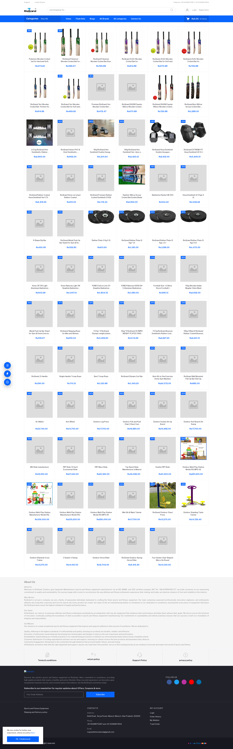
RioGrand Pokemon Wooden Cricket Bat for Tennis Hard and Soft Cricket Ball (70, 60)
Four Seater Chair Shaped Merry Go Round (162, 559)
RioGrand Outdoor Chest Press (163, 513)
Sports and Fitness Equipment (36, 708)
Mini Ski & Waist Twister (132, 512)
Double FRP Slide (163, 467)
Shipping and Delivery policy (35, 712)
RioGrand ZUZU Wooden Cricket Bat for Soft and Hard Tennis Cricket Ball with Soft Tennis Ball (163, 60)
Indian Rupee (40, 2)
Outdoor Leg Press (101, 422)
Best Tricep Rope (101, 376)
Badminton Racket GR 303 (162, 195)
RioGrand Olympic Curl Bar (132, 376)
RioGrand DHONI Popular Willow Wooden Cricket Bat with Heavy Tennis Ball (162, 105)
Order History (155, 717)
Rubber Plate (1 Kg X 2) (101, 240)
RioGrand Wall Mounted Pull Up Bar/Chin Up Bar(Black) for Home (193, 377)
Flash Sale (80, 19)
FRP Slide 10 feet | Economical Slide (70, 468)
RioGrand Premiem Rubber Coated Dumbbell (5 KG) (101, 196)
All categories (120, 19)
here (33, 733)
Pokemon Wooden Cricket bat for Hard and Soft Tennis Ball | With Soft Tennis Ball (39, 60)
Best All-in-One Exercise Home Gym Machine (163, 377)
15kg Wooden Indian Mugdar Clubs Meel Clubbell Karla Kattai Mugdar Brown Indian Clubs (193, 287)
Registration (204, 10)
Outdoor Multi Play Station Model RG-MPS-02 (193, 468)
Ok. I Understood (23, 739)
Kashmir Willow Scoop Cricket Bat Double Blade (132, 196)
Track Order (155, 724)
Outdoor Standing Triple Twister (193, 513)
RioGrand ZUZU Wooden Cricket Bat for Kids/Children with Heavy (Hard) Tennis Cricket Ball (193, 60)
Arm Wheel (70, 422)
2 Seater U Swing (70, 558)
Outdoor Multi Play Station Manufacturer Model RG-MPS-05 (70, 513)
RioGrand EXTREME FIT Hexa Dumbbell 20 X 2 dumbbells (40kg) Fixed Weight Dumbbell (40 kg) (193, 151)
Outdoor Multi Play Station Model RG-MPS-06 (101, 513)
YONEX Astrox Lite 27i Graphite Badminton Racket (101, 287)
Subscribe (100, 694)
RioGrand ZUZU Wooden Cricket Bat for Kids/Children (132, 60)
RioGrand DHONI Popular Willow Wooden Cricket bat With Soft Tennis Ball (132, 105)
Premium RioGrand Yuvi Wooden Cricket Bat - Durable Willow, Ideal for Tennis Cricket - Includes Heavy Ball (101, 105)
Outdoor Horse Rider (101, 558)
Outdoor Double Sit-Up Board (162, 423)
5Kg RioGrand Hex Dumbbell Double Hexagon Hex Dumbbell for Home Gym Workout (101, 151)
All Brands (104, 19)
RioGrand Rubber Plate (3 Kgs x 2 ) (162, 241)
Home (68, 19)
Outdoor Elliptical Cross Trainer (39, 559)
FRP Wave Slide (101, 467)
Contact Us (136, 19)
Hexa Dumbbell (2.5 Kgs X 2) (193, 196)
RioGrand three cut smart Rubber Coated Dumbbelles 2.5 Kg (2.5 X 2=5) (70, 196)
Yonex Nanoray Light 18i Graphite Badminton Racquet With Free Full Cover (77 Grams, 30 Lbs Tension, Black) (70, 287)
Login (194, 10)
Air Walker (39, 422)
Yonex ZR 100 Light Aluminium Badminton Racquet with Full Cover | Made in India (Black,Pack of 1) (40, 287)
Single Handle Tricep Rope (70, 376)
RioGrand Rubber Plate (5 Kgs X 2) (193, 241)
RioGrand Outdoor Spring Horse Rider (132, 559)
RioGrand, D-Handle (40, 376)
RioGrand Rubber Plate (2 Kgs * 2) (132, 241)
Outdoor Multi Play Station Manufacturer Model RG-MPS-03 (39, 513)
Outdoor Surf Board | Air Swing (193, 423)
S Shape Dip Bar (39, 240)
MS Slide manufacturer (39, 467)
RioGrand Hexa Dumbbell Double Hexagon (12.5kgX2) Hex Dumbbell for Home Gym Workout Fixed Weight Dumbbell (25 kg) (162, 151)
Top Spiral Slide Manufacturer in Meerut (131, 468)
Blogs (92, 19)
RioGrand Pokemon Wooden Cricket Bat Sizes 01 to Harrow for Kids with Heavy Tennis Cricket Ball (101, 60)
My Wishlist (154, 720)
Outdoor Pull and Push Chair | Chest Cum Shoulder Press (132, 423)
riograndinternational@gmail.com (100, 732)
